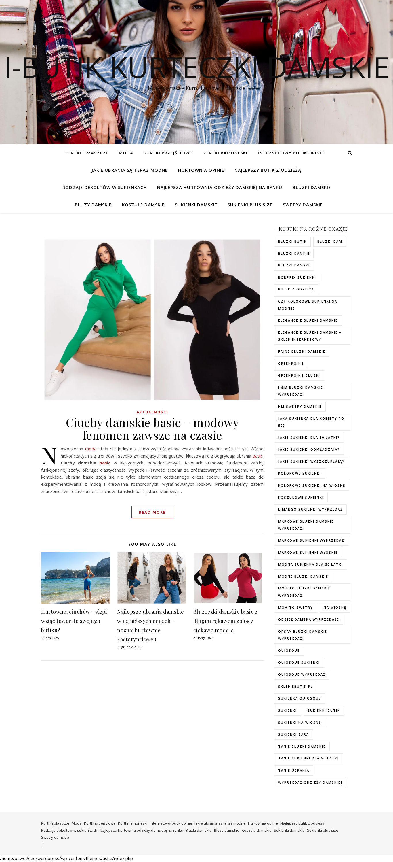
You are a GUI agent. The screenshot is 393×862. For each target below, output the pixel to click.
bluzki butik (292, 241)
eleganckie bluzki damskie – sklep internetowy (310, 336)
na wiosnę (335, 607)
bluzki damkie (294, 253)
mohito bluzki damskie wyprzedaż (304, 592)
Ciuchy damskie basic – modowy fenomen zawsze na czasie (152, 429)
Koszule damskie (143, 204)
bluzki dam (329, 241)
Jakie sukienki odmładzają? (309, 449)
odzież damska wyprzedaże (308, 619)
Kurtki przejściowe (168, 153)
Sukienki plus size (250, 204)
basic (258, 456)
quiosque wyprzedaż (301, 674)
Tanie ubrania (293, 770)
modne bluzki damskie (303, 576)
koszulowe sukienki (301, 497)
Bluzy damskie (93, 204)
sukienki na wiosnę (299, 722)
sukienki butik (324, 710)
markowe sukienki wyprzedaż (311, 540)
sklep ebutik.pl (295, 686)
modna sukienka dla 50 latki (310, 564)
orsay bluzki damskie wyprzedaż (302, 635)
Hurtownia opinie (201, 170)
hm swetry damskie (300, 406)
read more (152, 512)
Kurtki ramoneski (225, 153)
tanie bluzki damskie (302, 746)
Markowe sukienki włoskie (308, 552)
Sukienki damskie (196, 204)
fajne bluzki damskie (301, 351)
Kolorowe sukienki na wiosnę (311, 485)
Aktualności (152, 412)
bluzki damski (294, 265)
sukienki (287, 710)
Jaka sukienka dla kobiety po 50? (311, 422)
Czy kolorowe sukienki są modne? (307, 305)
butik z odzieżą (296, 289)
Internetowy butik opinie (291, 153)
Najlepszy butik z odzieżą (267, 170)
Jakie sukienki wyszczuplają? (311, 461)
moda (90, 448)
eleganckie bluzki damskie (308, 320)
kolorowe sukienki (299, 473)
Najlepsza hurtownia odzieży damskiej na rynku (219, 187)
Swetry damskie (303, 204)
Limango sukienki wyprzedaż (310, 509)
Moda (126, 153)
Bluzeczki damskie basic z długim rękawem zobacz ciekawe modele (225, 621)
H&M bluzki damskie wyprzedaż (300, 391)
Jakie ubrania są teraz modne (130, 170)
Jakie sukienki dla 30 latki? (309, 437)
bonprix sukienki (297, 277)
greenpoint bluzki (299, 375)
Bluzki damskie (312, 187)
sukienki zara (293, 734)
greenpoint (291, 363)
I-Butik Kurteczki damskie (196, 66)
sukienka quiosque (299, 698)
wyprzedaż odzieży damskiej (310, 782)
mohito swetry (295, 607)
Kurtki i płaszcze (86, 153)
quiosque (289, 650)
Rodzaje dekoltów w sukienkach (104, 187)
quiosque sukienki (299, 662)
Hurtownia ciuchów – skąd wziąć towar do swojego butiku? (74, 621)
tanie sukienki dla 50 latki (308, 758)
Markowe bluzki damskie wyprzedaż (306, 525)
